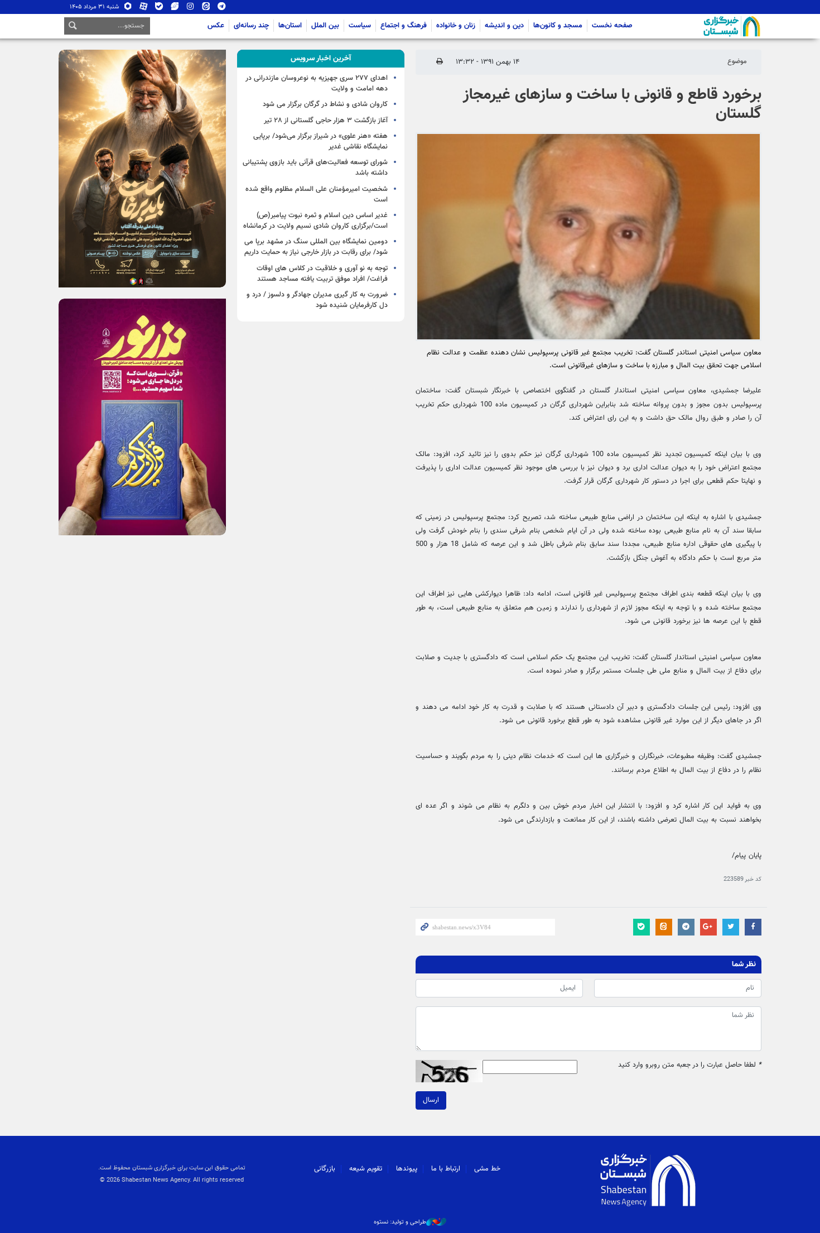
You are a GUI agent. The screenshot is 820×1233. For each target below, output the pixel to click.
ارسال (431, 1100)
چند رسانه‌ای (251, 25)
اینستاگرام (190, 8)
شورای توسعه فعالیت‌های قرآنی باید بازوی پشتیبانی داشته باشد (315, 168)
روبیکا (128, 8)
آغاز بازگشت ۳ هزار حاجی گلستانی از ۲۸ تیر (326, 120)
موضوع (737, 61)
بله (159, 8)
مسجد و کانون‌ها (557, 25)
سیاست (360, 25)
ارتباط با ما (445, 1168)
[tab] (320, 59)
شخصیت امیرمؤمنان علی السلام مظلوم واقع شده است (316, 194)
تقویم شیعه (365, 1168)
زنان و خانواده (455, 25)
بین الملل (325, 25)
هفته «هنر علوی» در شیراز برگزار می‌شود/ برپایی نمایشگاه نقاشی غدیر (320, 141)
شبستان (700, 26)
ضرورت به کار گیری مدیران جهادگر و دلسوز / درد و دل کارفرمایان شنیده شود (317, 300)
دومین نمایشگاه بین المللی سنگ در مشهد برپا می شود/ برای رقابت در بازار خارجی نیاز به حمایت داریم (316, 247)
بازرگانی (324, 1168)
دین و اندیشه (504, 25)
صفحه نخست (612, 25)
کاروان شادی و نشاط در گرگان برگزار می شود (325, 104)
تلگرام (221, 8)
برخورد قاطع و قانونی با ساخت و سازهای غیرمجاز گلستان (612, 104)
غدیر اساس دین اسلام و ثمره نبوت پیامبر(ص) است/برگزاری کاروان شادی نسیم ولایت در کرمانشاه (315, 221)
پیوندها (406, 1168)
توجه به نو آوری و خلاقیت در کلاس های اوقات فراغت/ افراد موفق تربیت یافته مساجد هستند (322, 274)
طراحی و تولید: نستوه (400, 1222)
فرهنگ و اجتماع (403, 25)
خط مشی (487, 1168)
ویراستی (174, 8)
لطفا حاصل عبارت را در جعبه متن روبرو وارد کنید (689, 1065)
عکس (216, 25)
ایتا (206, 8)
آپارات (143, 8)
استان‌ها (290, 25)
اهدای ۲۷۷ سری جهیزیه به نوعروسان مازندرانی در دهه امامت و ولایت (316, 83)
